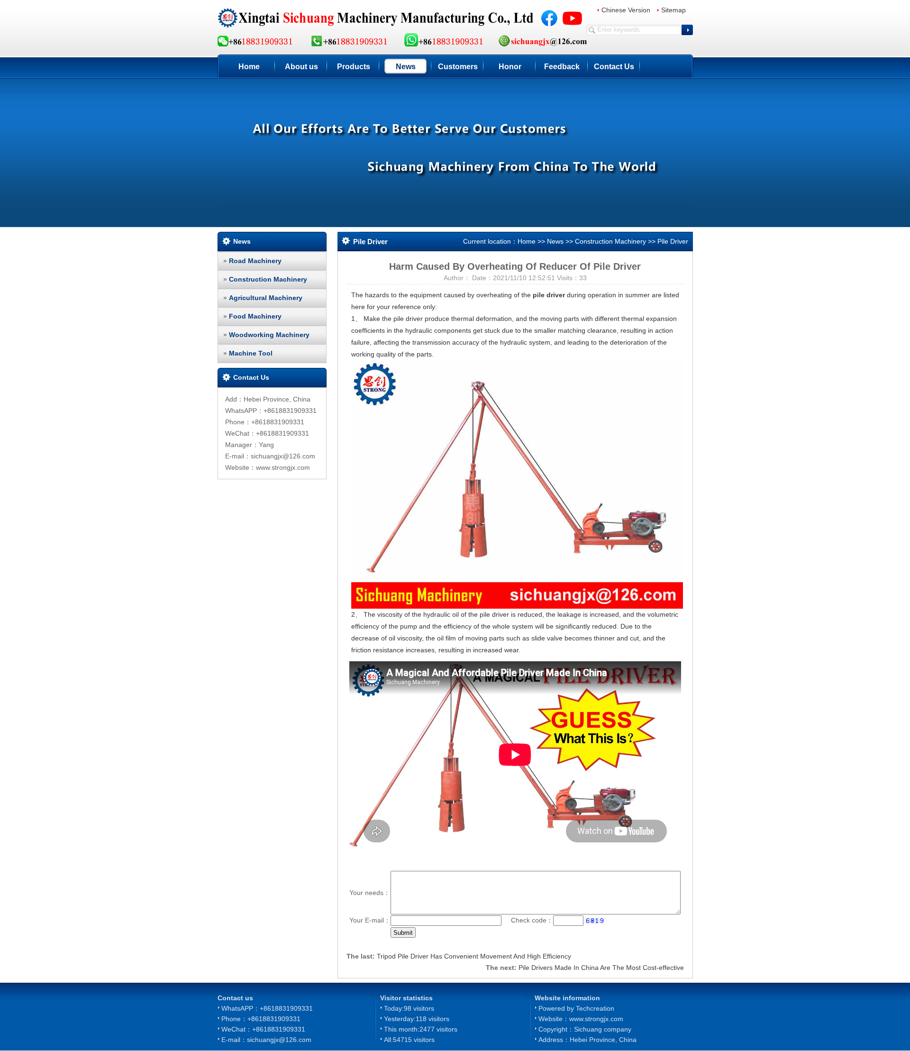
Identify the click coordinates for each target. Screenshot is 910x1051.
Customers (458, 67)
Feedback (562, 67)
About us (301, 67)
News (406, 67)
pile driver (549, 295)
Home (249, 67)
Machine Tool (251, 353)
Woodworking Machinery (269, 334)
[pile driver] (517, 484)
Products (353, 67)
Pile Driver (672, 241)
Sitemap (673, 10)
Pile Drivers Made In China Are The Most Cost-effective (601, 967)
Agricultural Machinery (265, 298)
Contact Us (614, 67)
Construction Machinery (268, 279)
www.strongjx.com (596, 1019)
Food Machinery (255, 316)
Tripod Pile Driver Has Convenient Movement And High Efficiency (474, 956)
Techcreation (595, 1008)
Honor (510, 67)
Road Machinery (255, 261)
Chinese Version (625, 10)
